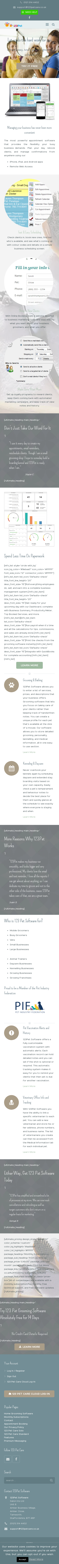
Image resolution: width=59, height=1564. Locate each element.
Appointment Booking (16, 1424)
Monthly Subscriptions (16, 1417)
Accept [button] (22, 1559)
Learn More (29, 752)
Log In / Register (16, 1371)
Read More (36, 1559)
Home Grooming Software (18, 1413)
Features (9, 1437)
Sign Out (11, 1376)
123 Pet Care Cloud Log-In (21, 1381)
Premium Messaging (15, 1441)
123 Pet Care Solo (14, 1430)
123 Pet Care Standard (16, 1434)
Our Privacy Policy (14, 1427)
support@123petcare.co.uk (31, 7)
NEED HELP (31, 12)
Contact (8, 1420)
